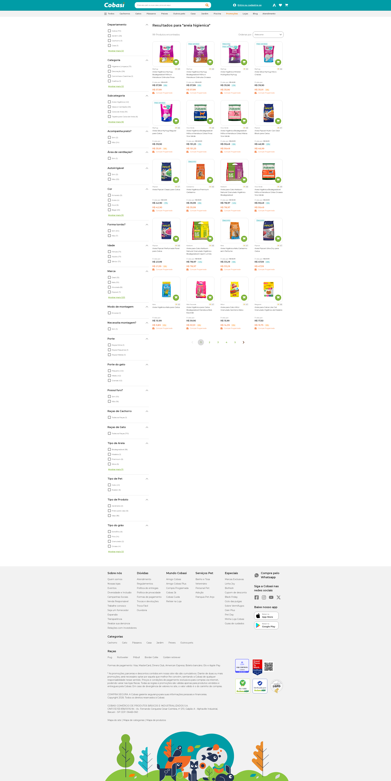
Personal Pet (202, 588)
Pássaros (137, 642)
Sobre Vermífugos (234, 605)
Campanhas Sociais (118, 597)
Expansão (113, 614)
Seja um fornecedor (118, 610)
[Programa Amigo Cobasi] (274, 5)
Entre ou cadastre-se (249, 5)
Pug (110, 657)
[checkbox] (109, 30)
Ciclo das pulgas (233, 601)
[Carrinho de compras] (286, 5)
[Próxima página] (244, 342)
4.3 (179, 304)
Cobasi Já (171, 592)
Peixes (171, 642)
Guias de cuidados (234, 623)
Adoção (200, 592)
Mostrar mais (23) (116, 297)
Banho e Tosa (203, 579)
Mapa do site (114, 720)
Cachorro (112, 642)
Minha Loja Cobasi (234, 619)
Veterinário (201, 583)
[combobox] (173, 5)
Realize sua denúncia (119, 623)
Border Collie (151, 657)
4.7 (281, 128)
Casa (149, 642)
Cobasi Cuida (173, 597)
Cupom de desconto (236, 592)
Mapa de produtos (156, 720)
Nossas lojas (114, 583)
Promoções (232, 14)
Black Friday (231, 597)
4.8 (213, 69)
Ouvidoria (142, 610)
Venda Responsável (118, 601)
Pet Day (229, 614)
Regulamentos (145, 583)
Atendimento (269, 14)
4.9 (179, 69)
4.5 (247, 69)
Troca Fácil (142, 605)
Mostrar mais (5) (116, 215)
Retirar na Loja (173, 601)
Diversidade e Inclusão (120, 592)
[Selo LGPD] (276, 693)
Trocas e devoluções (148, 601)
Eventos (112, 588)
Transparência (115, 619)
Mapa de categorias (133, 720)
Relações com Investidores (122, 628)
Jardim (160, 642)
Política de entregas (147, 588)
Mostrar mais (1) (115, 469)
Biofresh (229, 588)
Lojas (245, 14)
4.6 (281, 69)
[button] (207, 5)
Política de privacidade (149, 592)
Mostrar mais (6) (116, 122)
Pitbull (136, 657)
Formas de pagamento (149, 597)
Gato (124, 642)
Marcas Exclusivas (234, 579)
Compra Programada (177, 588)
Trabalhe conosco (117, 605)
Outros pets (186, 642)
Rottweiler (122, 657)
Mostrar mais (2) (116, 51)
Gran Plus (230, 610)
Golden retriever (171, 657)
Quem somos (115, 579)
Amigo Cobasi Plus (176, 583)
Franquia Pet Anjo (205, 597)
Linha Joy (230, 583)
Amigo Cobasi (173, 579)
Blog (255, 14)
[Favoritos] (280, 5)
